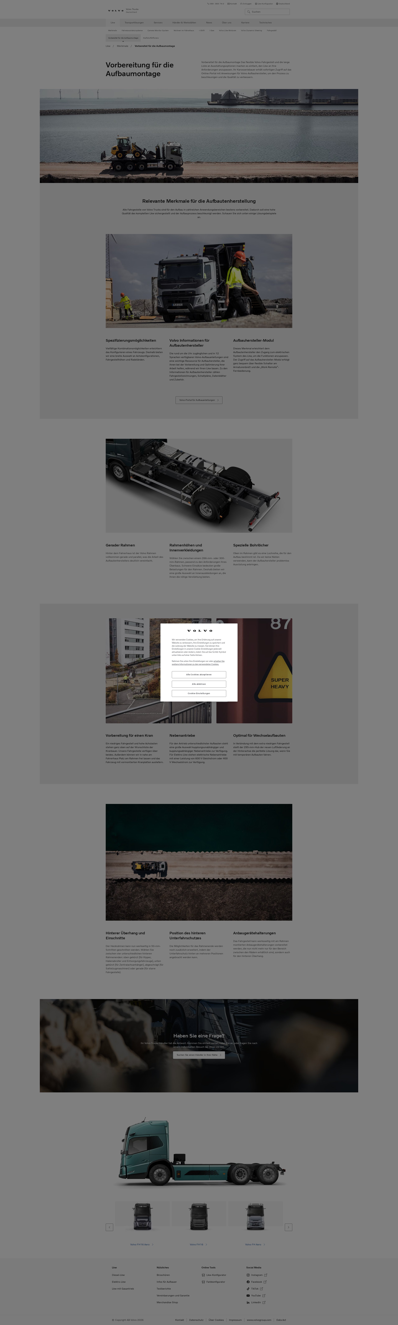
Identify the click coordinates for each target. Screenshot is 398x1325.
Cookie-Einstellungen (199, 693)
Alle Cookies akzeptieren (199, 674)
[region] (199, 662)
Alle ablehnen (199, 684)
